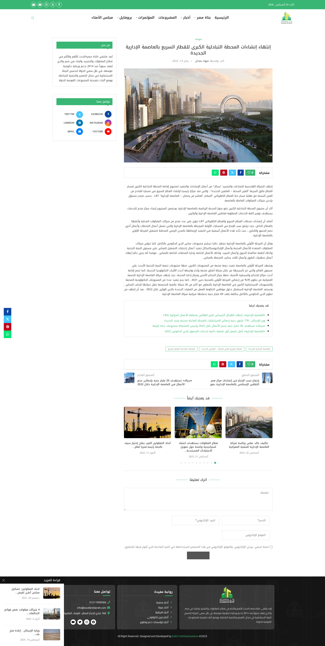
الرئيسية (222, 17)
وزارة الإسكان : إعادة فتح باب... (24, 632)
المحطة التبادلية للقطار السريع (181, 349)
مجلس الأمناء (102, 17)
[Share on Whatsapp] (215, 173)
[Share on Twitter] (232, 173)
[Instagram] (46, 4)
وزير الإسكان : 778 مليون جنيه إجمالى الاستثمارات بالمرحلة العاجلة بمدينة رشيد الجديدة (214, 320)
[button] (129, 435)
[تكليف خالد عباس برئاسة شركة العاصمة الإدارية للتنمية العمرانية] (249, 422)
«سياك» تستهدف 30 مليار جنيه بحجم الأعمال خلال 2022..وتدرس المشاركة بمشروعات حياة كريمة (209, 325)
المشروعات (167, 17)
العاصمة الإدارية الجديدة (259, 349)
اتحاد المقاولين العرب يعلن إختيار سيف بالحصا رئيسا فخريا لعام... (147, 445)
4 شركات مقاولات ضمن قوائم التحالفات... (21, 611)
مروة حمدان (202, 61)
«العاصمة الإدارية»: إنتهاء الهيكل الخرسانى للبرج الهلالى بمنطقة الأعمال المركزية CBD (214, 315)
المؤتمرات (146, 17)
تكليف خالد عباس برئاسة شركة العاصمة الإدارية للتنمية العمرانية (249, 445)
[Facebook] (59, 4)
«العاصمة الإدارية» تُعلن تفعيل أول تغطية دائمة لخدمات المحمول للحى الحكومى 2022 (215, 331)
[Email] (33, 4)
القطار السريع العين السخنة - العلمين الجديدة (221, 349)
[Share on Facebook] (241, 173)
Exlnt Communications (185, 636)
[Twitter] (52, 4)
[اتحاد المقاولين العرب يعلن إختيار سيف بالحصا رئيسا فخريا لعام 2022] (147, 422)
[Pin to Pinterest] (223, 173)
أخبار (186, 17)
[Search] (33, 19)
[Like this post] (249, 173)
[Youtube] (40, 4)
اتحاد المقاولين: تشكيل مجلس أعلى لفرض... (25, 591)
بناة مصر (204, 17)
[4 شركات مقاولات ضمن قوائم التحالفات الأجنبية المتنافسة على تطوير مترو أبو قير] (51, 613)
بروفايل (125, 17)
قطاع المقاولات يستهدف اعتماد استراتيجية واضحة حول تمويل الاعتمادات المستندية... (198, 447)
